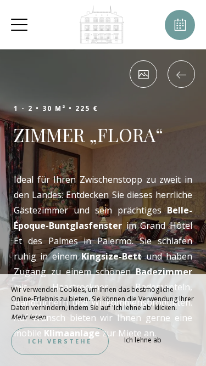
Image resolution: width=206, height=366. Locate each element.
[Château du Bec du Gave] (101, 24)
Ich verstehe (60, 341)
